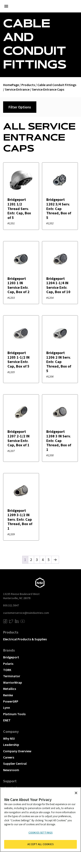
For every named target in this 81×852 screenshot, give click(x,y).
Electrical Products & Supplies (25, 639)
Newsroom (11, 770)
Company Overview (17, 751)
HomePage (11, 85)
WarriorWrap (12, 682)
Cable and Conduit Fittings (56, 85)
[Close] (76, 792)
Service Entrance (17, 89)
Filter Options (20, 107)
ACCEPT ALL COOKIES (40, 844)
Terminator (11, 676)
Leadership (11, 745)
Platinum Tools (14, 714)
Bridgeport (11, 657)
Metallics (9, 689)
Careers (8, 757)
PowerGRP (10, 701)
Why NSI (9, 738)
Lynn (6, 707)
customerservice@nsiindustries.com (26, 613)
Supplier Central (15, 763)
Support (10, 781)
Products (28, 85)
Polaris (8, 663)
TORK (7, 670)
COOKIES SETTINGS (40, 832)
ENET (7, 720)
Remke (8, 695)
